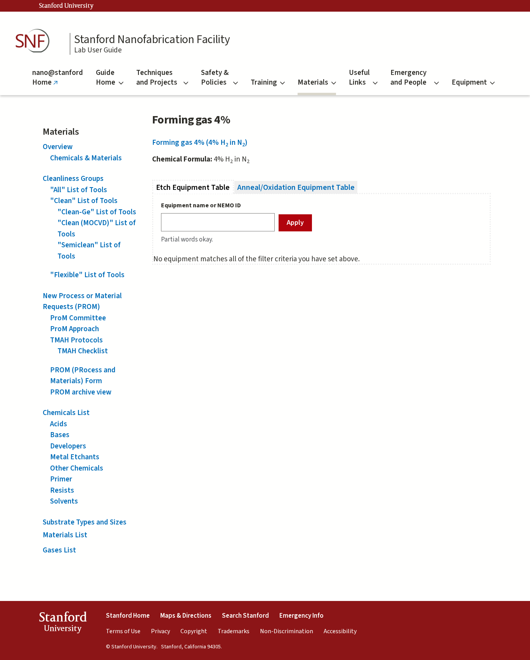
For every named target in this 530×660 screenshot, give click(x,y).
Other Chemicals (76, 468)
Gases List (59, 550)
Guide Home (105, 78)
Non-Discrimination (286, 631)
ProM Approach (74, 329)
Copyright (193, 631)
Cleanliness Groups (73, 179)
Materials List (65, 535)
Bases (59, 435)
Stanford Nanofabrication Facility (152, 39)
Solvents (64, 501)
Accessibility (340, 631)
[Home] (35, 41)
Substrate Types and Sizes (84, 522)
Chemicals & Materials (86, 158)
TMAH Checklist (82, 351)
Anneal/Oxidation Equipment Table (296, 187)
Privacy (160, 631)
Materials (313, 82)
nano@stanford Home (57, 81)
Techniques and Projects (156, 78)
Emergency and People (408, 78)
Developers (68, 446)
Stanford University (66, 6)
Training (264, 82)
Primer (61, 479)
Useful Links (359, 78)
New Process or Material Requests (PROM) (82, 302)
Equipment (469, 82)
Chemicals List (66, 413)
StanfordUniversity (63, 624)
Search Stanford (245, 615)
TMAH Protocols (76, 340)
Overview (58, 147)
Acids (58, 424)
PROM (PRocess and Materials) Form (83, 376)
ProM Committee (78, 318)
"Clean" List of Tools (84, 201)
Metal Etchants (74, 457)
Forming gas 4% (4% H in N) (200, 142)
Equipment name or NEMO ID (201, 205)
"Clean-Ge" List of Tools (96, 212)
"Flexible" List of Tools (87, 275)
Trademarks (233, 631)
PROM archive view (80, 392)
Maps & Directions (185, 615)
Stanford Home (128, 615)
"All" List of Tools (78, 190)
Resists (62, 490)
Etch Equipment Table (195, 187)
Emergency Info (301, 615)
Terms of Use (123, 631)
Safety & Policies (215, 78)
